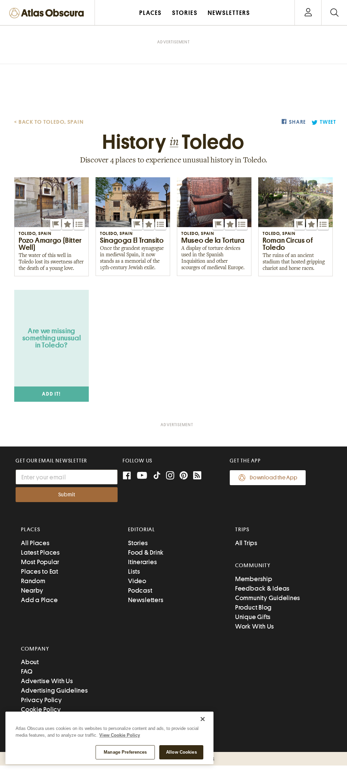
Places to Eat (39, 571)
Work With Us (254, 626)
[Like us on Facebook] (127, 476)
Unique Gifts (253, 617)
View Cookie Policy (119, 735)
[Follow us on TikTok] (157, 477)
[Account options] (308, 12)
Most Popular (40, 562)
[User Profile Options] (308, 12)
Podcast (140, 590)
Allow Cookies (181, 752)
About (30, 662)
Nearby (32, 590)
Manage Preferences (125, 752)
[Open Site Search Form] (334, 12)
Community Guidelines (267, 598)
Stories (138, 543)
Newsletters (145, 600)
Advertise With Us (47, 681)
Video (137, 581)
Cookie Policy (41, 709)
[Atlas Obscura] (48, 13)
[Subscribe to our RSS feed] (197, 476)
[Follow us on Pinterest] (184, 476)
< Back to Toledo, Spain (49, 122)
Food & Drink (146, 552)
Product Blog (253, 607)
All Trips (246, 543)
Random (33, 581)
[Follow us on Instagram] (170, 476)
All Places (35, 543)
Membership (253, 579)
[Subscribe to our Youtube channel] (142, 476)
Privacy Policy (41, 700)
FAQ (26, 671)
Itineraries (142, 562)
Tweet (328, 122)
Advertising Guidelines (54, 690)
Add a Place (39, 600)
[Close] (202, 719)
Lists (134, 571)
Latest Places (40, 552)
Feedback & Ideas (262, 588)
